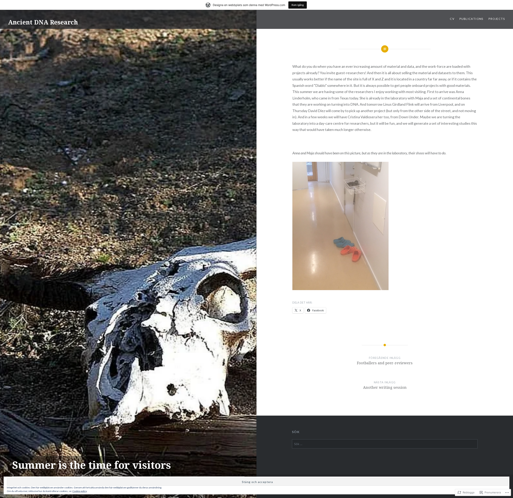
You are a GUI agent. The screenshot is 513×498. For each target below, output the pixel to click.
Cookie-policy (79, 491)
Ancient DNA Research (43, 22)
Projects (496, 18)
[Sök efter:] (385, 444)
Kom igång (298, 4)
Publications (471, 18)
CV (452, 18)
